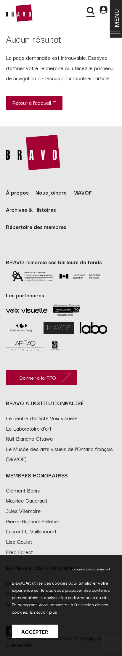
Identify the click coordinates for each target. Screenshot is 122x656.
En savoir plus (43, 611)
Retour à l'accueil (31, 102)
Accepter (34, 631)
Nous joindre (51, 192)
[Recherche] (90, 10)
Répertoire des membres (36, 226)
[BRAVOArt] (19, 13)
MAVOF (82, 192)
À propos (17, 192)
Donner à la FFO (37, 377)
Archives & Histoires (31, 209)
